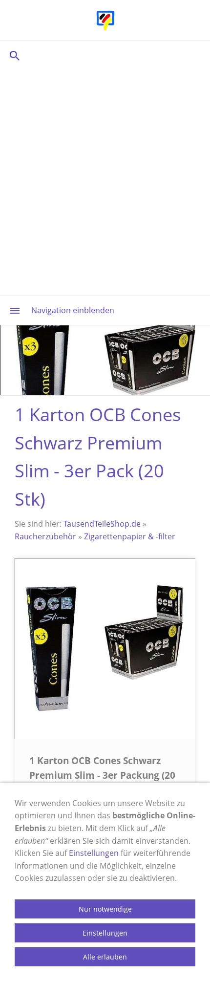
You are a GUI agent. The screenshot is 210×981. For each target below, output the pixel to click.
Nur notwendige (105, 909)
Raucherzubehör (45, 536)
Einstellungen (94, 853)
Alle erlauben (105, 956)
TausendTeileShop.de (102, 523)
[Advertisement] (105, 181)
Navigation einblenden (72, 310)
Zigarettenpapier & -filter (129, 536)
